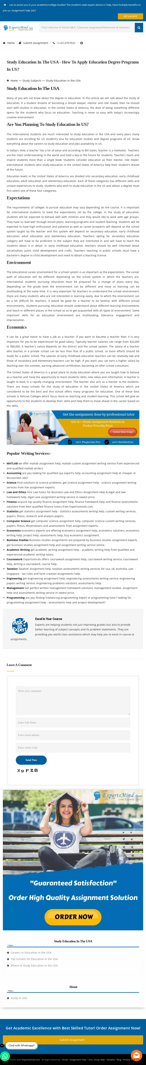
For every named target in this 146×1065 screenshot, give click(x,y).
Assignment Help (78, 1059)
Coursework (15, 559)
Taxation (12, 569)
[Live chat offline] (136, 1055)
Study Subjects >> (33, 80)
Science (12, 482)
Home (11, 43)
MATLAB (12, 463)
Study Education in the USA (63, 80)
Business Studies (18, 540)
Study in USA (19, 998)
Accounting (14, 473)
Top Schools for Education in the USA (34, 959)
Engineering (15, 578)
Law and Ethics (17, 492)
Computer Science (19, 521)
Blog (119, 1059)
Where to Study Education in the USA (34, 965)
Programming (16, 597)
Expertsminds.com (31, 1059)
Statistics (13, 511)
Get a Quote (130, 16)
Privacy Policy (129, 1059)
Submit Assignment (35, 43)
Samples (111, 1059)
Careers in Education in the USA (31, 952)
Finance (12, 502)
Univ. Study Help (96, 1059)
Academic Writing (19, 550)
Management (16, 588)
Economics (14, 530)
